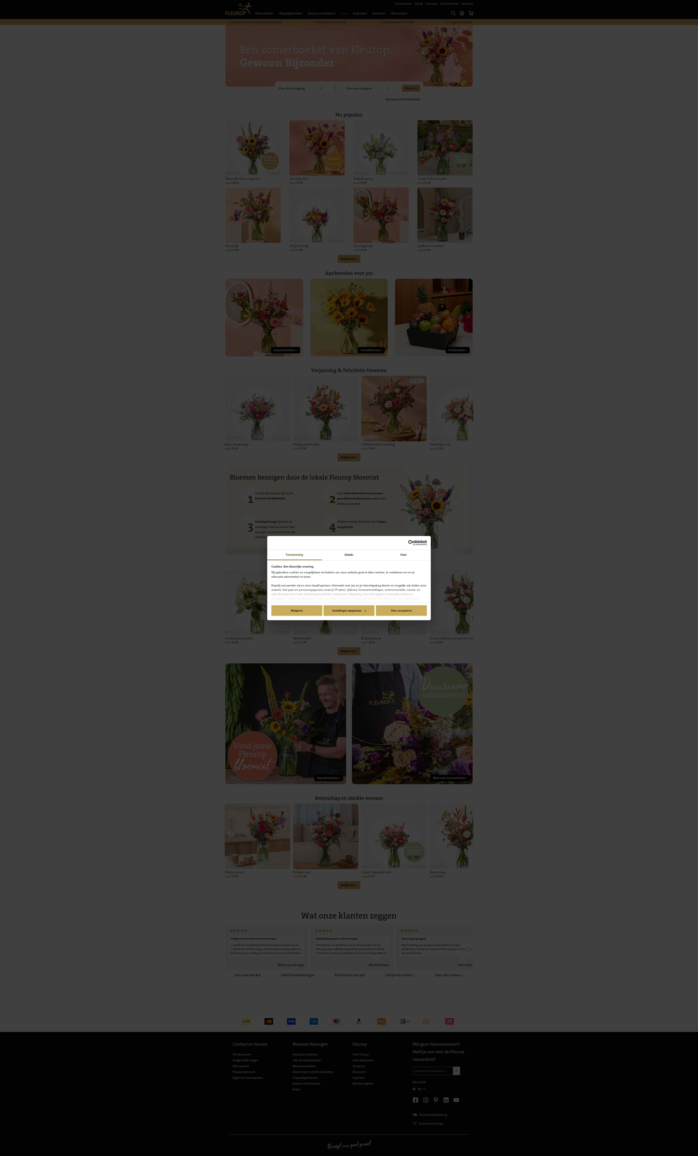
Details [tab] (349, 554)
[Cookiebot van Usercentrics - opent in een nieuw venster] (411, 543)
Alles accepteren (401, 610)
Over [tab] (403, 554)
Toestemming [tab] (294, 554)
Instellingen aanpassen (347, 610)
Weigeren (297, 610)
